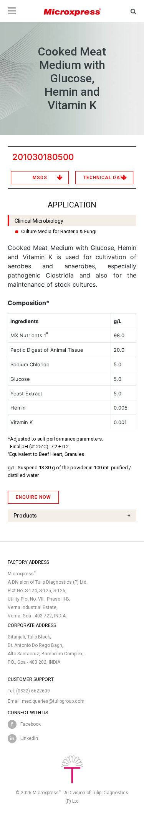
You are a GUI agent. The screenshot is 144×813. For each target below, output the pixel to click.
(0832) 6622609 (33, 691)
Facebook (30, 724)
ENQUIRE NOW (33, 497)
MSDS (40, 177)
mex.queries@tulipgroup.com (53, 701)
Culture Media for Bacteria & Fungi (58, 231)
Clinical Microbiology (39, 221)
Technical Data (104, 177)
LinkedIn (29, 738)
